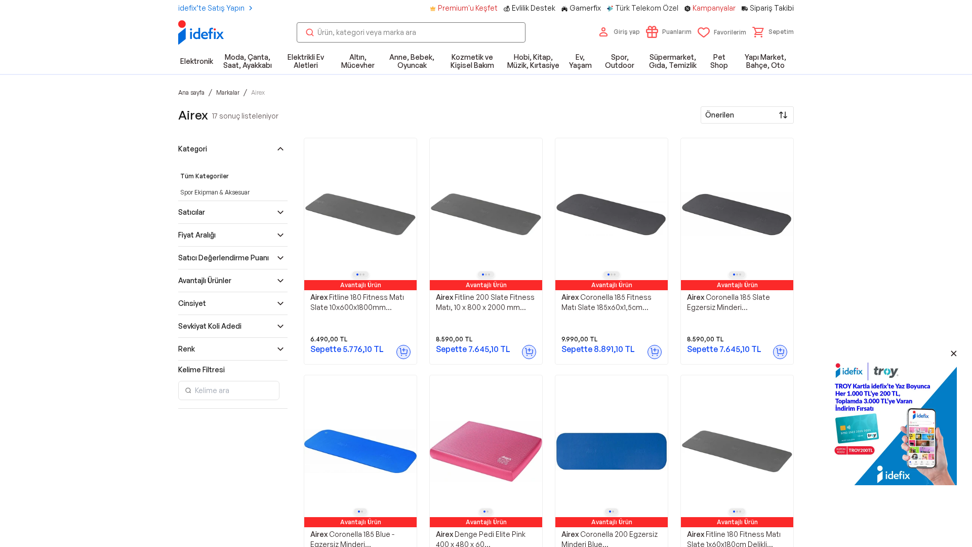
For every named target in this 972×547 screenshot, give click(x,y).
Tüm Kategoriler (204, 176)
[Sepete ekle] (403, 352)
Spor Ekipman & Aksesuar (215, 192)
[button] (773, 32)
